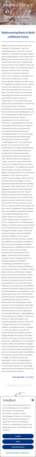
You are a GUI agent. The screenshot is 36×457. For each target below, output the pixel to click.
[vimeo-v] (26, 385)
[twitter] (14, 385)
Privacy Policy (25, 453)
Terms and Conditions (13, 453)
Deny (18, 442)
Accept (18, 436)
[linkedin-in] (22, 385)
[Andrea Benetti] (18, 5)
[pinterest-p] (30, 385)
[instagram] (18, 385)
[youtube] (10, 385)
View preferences (18, 447)
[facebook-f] (6, 385)
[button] (33, 400)
